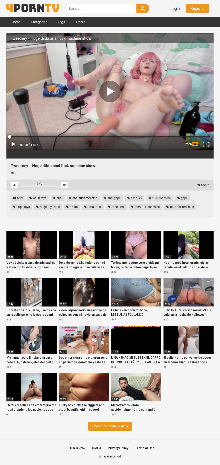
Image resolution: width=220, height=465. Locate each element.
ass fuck (136, 198)
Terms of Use (144, 448)
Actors (80, 22)
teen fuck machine (147, 207)
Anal (19, 198)
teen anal (117, 207)
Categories (39, 22)
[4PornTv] (32, 8)
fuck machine (161, 198)
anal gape (114, 198)
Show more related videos (110, 426)
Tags (61, 22)
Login (175, 8)
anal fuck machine (84, 198)
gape (184, 198)
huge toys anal (49, 207)
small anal (94, 207)
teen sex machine (181, 207)
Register (198, 8)
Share (204, 185)
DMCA (96, 448)
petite (73, 207)
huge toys (23, 207)
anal (59, 198)
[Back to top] (205, 452)
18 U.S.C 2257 (76, 448)
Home (16, 22)
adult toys (39, 198)
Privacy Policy (118, 448)
